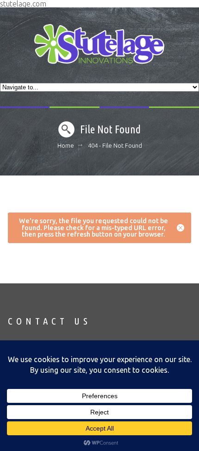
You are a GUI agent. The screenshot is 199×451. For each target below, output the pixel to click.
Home (65, 145)
